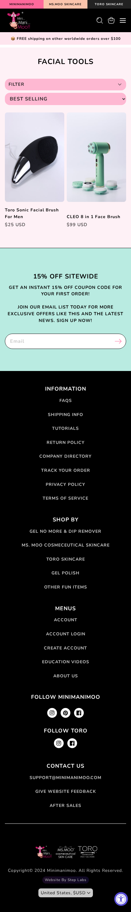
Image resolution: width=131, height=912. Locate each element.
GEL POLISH (65, 573)
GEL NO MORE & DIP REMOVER (65, 531)
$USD (63, 893)
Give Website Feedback (65, 791)
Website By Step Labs (66, 879)
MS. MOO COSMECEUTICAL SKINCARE (66, 545)
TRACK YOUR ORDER (65, 470)
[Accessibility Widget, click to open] (121, 899)
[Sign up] (118, 341)
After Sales (65, 805)
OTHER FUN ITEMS (65, 587)
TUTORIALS (65, 428)
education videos (65, 662)
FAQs (65, 400)
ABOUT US (65, 676)
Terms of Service (65, 498)
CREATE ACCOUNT (65, 648)
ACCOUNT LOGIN (65, 634)
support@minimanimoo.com (65, 778)
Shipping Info (65, 415)
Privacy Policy (65, 484)
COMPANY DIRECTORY (65, 456)
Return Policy (66, 442)
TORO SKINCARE (65, 559)
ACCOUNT (65, 620)
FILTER (16, 84)
